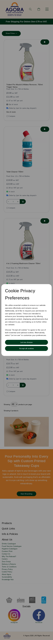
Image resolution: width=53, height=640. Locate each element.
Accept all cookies (26, 348)
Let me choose (26, 342)
